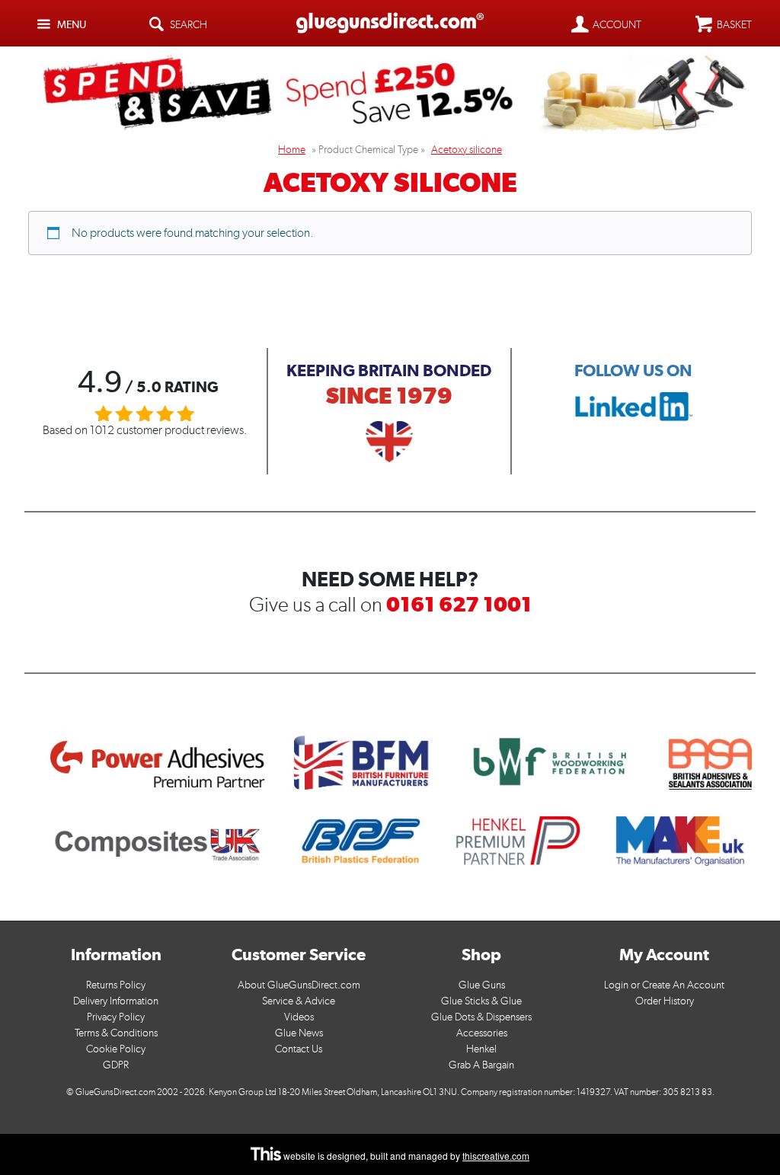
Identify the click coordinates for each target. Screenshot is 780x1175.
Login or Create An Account (664, 985)
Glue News (299, 1033)
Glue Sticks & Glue (481, 1001)
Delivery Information (115, 1001)
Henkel (481, 1048)
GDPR (116, 1064)
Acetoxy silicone (466, 149)
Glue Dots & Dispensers (481, 1017)
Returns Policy (115, 985)
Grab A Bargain (481, 1064)
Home (291, 149)
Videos (299, 1017)
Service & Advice (298, 1001)
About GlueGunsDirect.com (299, 985)
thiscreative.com (495, 1155)
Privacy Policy (116, 1017)
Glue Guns (482, 985)
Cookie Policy (115, 1048)
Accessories (481, 1033)
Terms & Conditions (116, 1033)
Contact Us (298, 1048)
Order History (664, 1001)
